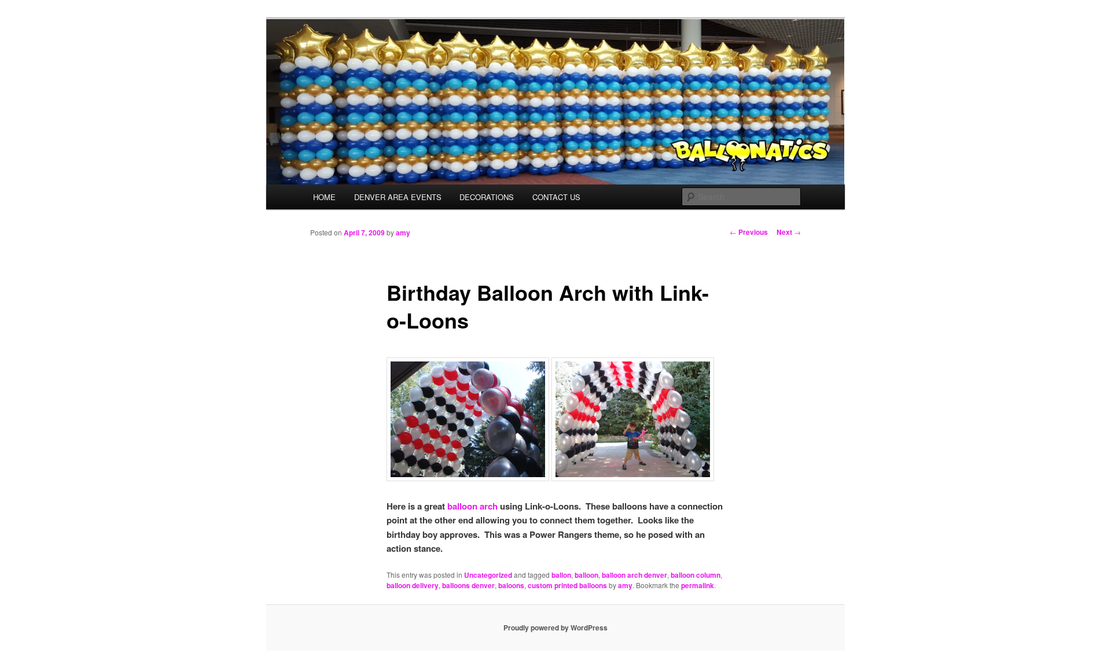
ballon (561, 575)
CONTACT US (556, 196)
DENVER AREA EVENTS (398, 196)
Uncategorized (488, 575)
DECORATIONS (486, 196)
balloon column (695, 575)
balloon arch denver (634, 575)
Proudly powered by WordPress (555, 627)
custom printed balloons (567, 585)
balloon (586, 575)
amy (403, 232)
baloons (511, 585)
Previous (749, 232)
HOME (324, 196)
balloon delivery (413, 585)
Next (789, 232)
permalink (697, 585)
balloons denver (468, 585)
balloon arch (472, 506)
